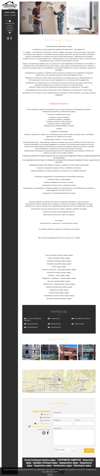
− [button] (24, 374)
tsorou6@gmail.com (43, 423)
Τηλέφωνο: (57, 420)
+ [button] (24, 372)
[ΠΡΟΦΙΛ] (9, 21)
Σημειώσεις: (57, 428)
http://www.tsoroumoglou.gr (40, 426)
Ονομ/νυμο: (57, 412)
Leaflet (34, 392)
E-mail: (77, 420)
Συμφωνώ (50, 474)
